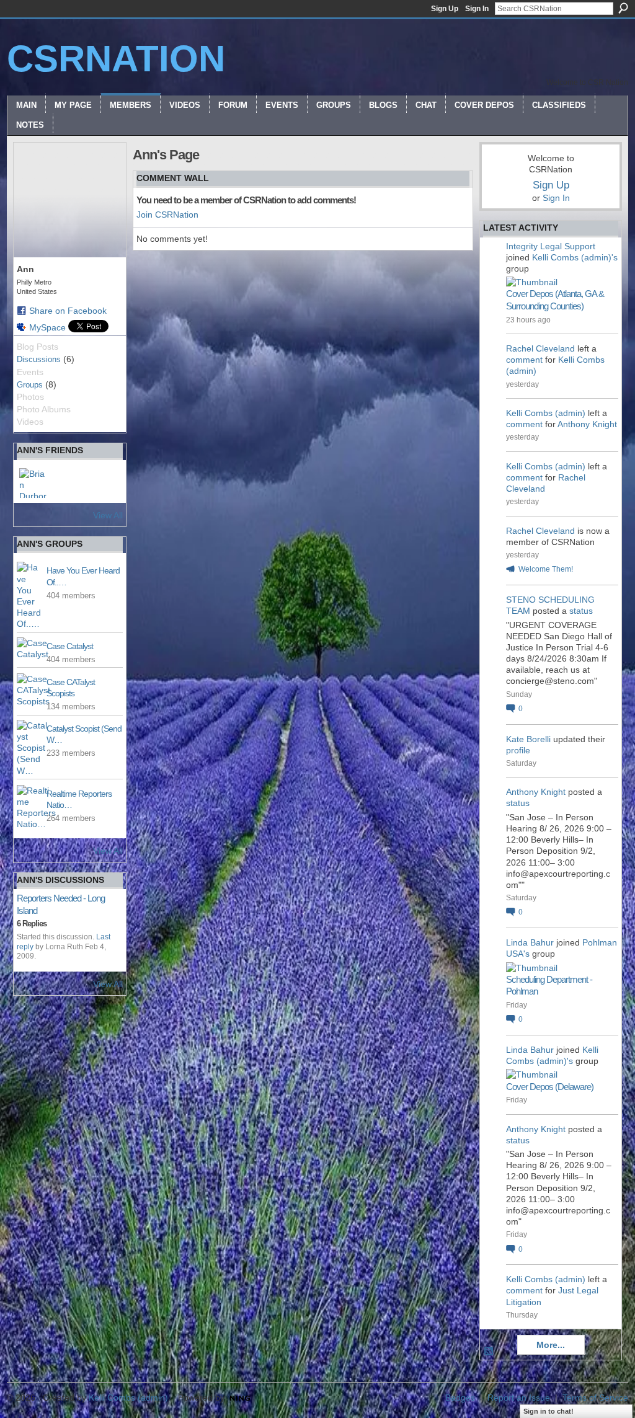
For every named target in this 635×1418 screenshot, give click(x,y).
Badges (460, 1397)
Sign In (477, 8)
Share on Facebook (68, 311)
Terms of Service (595, 1397)
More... (550, 1345)
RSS (489, 1351)
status (581, 611)
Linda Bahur (530, 942)
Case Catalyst (70, 646)
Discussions (39, 359)
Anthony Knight (587, 424)
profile (518, 750)
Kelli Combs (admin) (545, 413)
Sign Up (444, 8)
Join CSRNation (167, 214)
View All (108, 515)
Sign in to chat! (548, 1411)
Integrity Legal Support (550, 246)
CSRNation (116, 58)
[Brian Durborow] (34, 483)
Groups (30, 384)
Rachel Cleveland (540, 348)
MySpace (47, 327)
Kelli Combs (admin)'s (575, 257)
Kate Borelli (528, 739)
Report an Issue (518, 1397)
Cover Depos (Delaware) (549, 1086)
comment (524, 360)
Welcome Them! (545, 569)
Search (623, 8)
